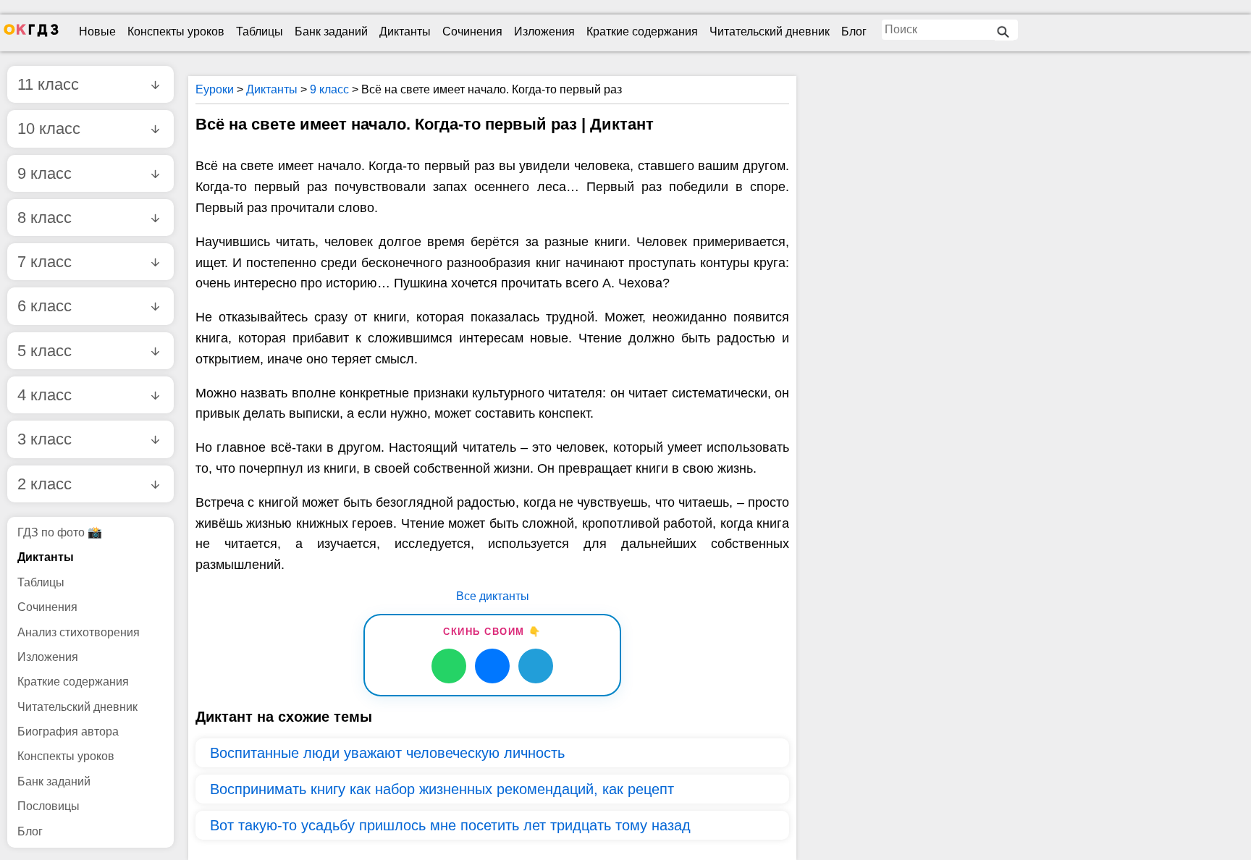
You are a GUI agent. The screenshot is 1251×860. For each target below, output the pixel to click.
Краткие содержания (642, 31)
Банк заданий (331, 31)
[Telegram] (535, 666)
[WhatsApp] (448, 666)
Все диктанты (492, 596)
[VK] (492, 666)
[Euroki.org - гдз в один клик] (31, 33)
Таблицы (259, 31)
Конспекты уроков (175, 31)
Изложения (544, 31)
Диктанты (405, 31)
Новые (97, 31)
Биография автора (68, 731)
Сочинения (472, 31)
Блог (854, 31)
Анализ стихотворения (78, 632)
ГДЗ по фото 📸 (59, 532)
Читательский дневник (769, 31)
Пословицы (48, 806)
